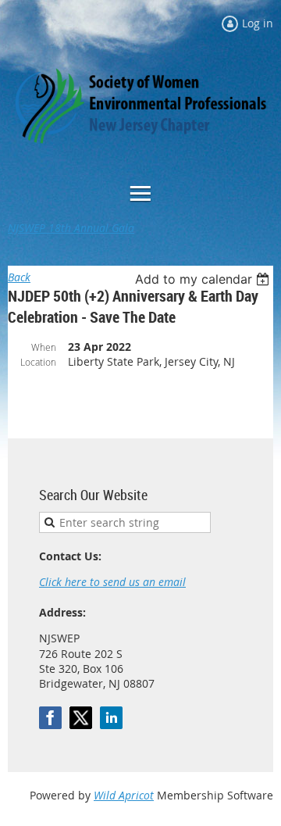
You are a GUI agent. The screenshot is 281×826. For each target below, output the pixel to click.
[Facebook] (50, 717)
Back (19, 277)
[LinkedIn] (111, 717)
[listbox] (204, 279)
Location (38, 362)
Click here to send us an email (112, 581)
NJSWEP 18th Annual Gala (71, 227)
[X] (80, 717)
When (43, 347)
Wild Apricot (124, 795)
